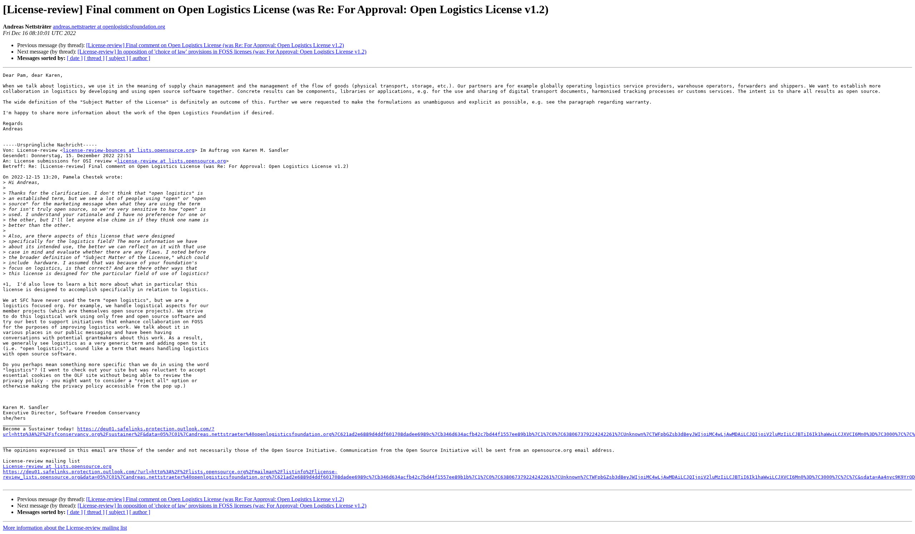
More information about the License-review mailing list (65, 528)
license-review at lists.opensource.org (171, 161)
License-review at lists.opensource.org (57, 466)
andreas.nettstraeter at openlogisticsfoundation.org (109, 27)
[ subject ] (117, 58)
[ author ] (139, 58)
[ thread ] (94, 58)
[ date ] (75, 58)
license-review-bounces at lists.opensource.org (128, 150)
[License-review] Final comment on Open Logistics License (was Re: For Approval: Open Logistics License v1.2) (215, 45)
